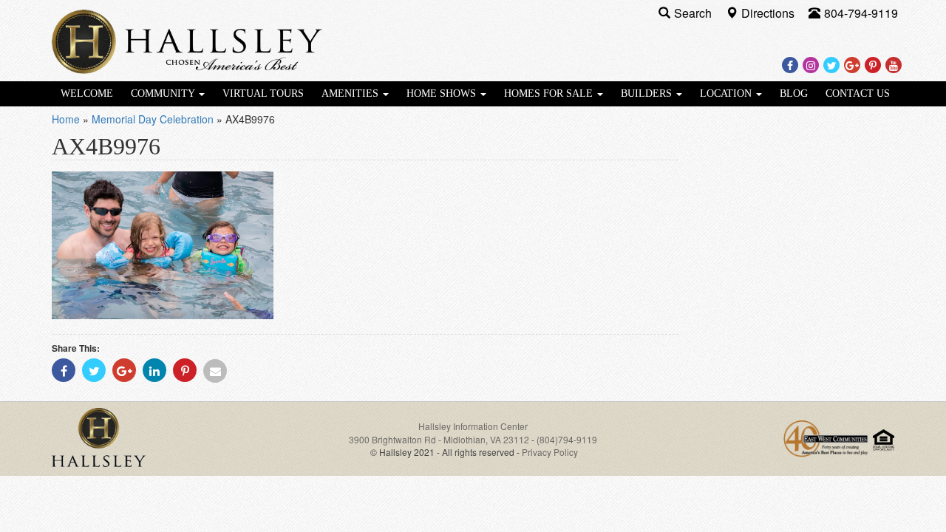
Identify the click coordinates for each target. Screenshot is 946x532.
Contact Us (858, 93)
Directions (769, 12)
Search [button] (694, 12)
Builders (648, 93)
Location (727, 93)
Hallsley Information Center (473, 426)
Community (164, 93)
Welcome (87, 93)
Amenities (351, 93)
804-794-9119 (861, 12)
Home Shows (442, 93)
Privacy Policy (550, 452)
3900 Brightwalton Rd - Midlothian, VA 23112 (440, 439)
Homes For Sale (550, 93)
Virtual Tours (263, 93)
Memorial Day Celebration (153, 119)
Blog (794, 93)
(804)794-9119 (567, 439)
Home (66, 119)
